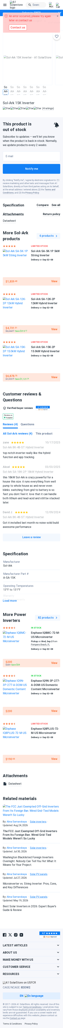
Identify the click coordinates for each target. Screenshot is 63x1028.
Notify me (31, 168)
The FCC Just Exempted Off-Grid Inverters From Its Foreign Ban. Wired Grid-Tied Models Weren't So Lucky (30, 834)
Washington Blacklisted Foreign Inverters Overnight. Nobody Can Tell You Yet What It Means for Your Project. (29, 861)
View (54, 281)
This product (44, 433)
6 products (47, 235)
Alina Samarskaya (17, 821)
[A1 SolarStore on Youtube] (21, 935)
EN (21, 995)
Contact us (15, 1018)
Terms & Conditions (32, 1007)
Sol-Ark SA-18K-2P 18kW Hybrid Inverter (28, 471)
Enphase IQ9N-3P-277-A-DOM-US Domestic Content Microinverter (45, 685)
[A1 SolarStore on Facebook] (4, 935)
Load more (10, 600)
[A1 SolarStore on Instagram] (16, 935)
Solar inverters (38, 821)
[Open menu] (5, 5)
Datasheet (9, 220)
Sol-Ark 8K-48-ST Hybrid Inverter (23, 447)
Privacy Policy (32, 193)
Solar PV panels (38, 874)
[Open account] (51, 5)
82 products (46, 617)
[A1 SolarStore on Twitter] (10, 935)
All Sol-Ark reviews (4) (17, 433)
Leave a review (31, 537)
